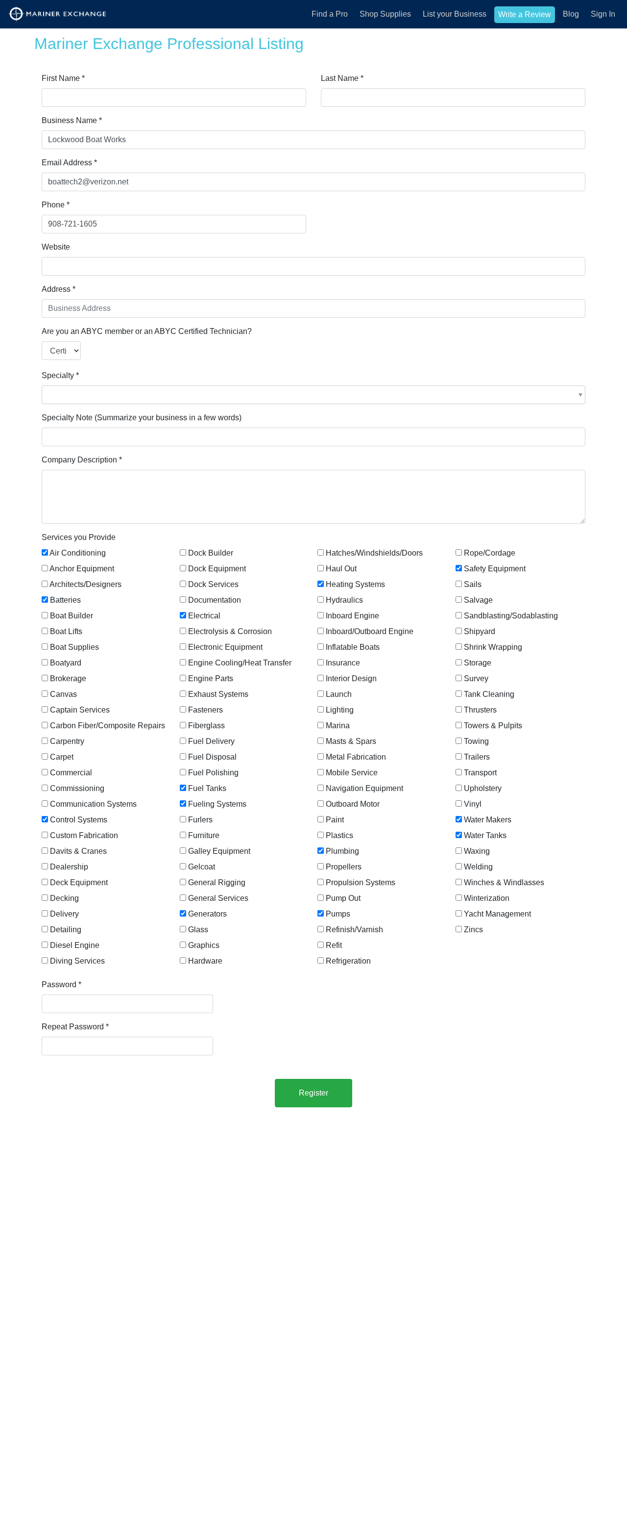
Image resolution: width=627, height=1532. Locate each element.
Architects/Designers (85, 584)
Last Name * (342, 78)
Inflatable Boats (353, 647)
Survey (476, 678)
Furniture (203, 835)
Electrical (204, 616)
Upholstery (483, 788)
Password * (61, 984)
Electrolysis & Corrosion (230, 631)
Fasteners (205, 710)
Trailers (477, 757)
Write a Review (524, 14)
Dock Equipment (217, 568)
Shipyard (479, 631)
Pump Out (343, 898)
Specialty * (60, 375)
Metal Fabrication (356, 757)
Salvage (478, 600)
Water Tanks (485, 835)
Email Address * (69, 162)
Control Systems (78, 820)
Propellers (344, 867)
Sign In (603, 14)
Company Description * (82, 460)
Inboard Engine (352, 616)
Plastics (339, 835)
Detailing (65, 929)
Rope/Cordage (489, 553)
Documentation (214, 600)
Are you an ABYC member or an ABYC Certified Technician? (147, 331)
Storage (477, 663)
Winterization (486, 898)
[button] (313, 394)
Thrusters (480, 710)
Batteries (65, 600)
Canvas (63, 694)
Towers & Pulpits (493, 725)
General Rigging (216, 882)
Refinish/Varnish (354, 929)
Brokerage (68, 678)
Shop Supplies (385, 14)
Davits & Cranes (78, 851)
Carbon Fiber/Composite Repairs (107, 725)
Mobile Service (352, 772)
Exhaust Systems (218, 694)
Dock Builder (210, 553)
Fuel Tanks (207, 788)
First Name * (63, 78)
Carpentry (67, 741)
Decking (64, 898)
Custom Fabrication (84, 835)
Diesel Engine (74, 945)
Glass (198, 929)
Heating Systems (355, 584)
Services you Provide (79, 537)
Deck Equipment (79, 882)
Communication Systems (93, 804)
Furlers (200, 820)
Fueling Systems (217, 804)
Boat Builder (71, 616)
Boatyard (65, 663)
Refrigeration (348, 961)
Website (56, 247)
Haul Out (341, 568)
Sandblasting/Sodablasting (511, 616)
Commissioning (77, 788)
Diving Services (77, 961)
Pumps (338, 914)
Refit (334, 945)
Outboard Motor (353, 804)
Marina (338, 725)
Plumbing (342, 851)
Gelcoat (201, 867)
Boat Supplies (74, 647)
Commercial (71, 772)
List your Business (454, 14)
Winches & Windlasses (504, 882)
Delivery (64, 914)
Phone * (56, 205)
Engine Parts (210, 678)
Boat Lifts (66, 631)
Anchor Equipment (81, 568)
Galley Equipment (219, 851)
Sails (473, 584)
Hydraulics (344, 600)
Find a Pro (330, 14)
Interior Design (351, 678)
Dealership (69, 867)
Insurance (343, 663)
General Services (218, 898)
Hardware (205, 961)
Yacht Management (497, 914)
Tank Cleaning (489, 694)
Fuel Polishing (213, 772)
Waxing (477, 851)
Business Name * (72, 120)
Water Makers (487, 820)
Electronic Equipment (225, 647)
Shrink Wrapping (493, 647)
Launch (339, 694)
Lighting (340, 710)
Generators (207, 914)
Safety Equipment (495, 568)
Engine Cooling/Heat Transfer (239, 663)
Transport (480, 772)
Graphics (203, 945)
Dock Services (213, 584)
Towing (476, 741)
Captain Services (80, 710)
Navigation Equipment (364, 788)
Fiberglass (206, 725)
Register (313, 1093)
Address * (58, 289)
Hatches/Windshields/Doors (374, 553)
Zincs (473, 929)
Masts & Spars (351, 741)
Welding (478, 867)
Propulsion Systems (360, 882)
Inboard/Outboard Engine (369, 631)
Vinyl (473, 804)
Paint (335, 820)
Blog (571, 14)
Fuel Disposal (212, 757)
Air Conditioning (77, 553)
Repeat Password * (75, 1026)
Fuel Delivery (211, 741)
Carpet (61, 757)
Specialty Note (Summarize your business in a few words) (141, 417)
